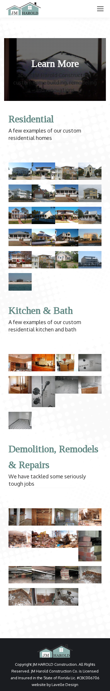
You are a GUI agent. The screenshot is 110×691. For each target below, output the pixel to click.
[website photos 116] (89, 237)
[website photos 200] (66, 259)
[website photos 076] (66, 363)
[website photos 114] (89, 215)
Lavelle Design (65, 684)
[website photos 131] (43, 259)
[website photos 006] (20, 420)
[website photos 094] (66, 237)
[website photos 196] (20, 517)
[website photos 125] (20, 260)
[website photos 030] (43, 391)
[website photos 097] (89, 517)
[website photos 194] (43, 517)
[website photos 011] (20, 171)
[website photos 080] (43, 215)
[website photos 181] (89, 259)
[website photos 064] (66, 539)
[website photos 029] (66, 384)
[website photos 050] (20, 574)
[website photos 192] (66, 517)
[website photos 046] (66, 574)
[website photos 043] (66, 171)
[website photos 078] (66, 215)
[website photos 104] (20, 237)
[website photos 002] (43, 596)
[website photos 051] (89, 546)
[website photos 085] (43, 539)
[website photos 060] (20, 385)
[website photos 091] (20, 539)
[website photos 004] (89, 574)
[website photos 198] (20, 362)
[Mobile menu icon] (100, 9)
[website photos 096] (43, 237)
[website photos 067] (43, 363)
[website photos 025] (89, 384)
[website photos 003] (20, 596)
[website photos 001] (66, 596)
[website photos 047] (43, 574)
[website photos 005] (89, 362)
